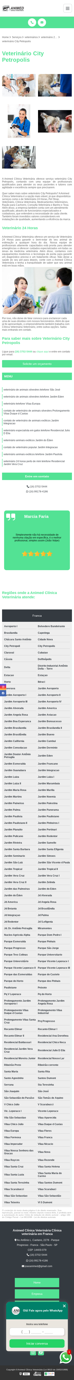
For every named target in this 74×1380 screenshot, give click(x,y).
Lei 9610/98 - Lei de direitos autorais (38, 1217)
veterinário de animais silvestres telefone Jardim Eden (33, 396)
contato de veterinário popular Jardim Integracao (30, 447)
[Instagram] (33, 1352)
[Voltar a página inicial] (13, 8)
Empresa (37, 1293)
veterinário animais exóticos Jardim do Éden (28, 440)
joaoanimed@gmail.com (38, 1266)
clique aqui (42, 351)
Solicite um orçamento (37, 363)
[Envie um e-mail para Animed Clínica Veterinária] (42, 22)
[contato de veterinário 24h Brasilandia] (55, 121)
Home (37, 1282)
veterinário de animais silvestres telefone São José (31, 389)
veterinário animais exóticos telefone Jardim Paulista (32, 454)
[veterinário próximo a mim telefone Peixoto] (19, 85)
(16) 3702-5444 (24, 351)
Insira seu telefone (37, 1324)
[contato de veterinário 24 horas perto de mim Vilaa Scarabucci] (19, 121)
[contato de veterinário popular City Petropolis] (55, 85)
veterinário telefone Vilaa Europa (21, 403)
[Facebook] (41, 1352)
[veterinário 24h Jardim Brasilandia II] (19, 157)
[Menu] (67, 8)
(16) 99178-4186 (38, 491)
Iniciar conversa (37, 1343)
